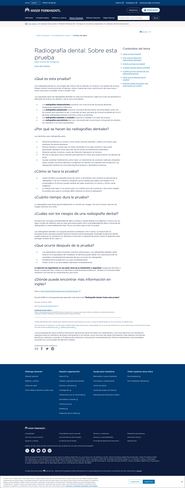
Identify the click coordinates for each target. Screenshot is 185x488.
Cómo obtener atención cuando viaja (39, 390)
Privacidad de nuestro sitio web (69, 433)
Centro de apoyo (49, 3)
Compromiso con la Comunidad (71, 395)
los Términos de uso (52, 327)
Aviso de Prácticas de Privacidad (70, 437)
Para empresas (132, 376)
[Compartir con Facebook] (42, 349)
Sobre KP (62, 376)
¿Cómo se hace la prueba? (134, 64)
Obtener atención (93, 18)
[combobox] (134, 18)
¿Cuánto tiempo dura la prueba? (136, 68)
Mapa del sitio (132, 441)
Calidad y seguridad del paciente (71, 381)
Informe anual (64, 404)
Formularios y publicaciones (103, 381)
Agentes (118, 3)
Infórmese (29, 18)
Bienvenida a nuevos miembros (105, 376)
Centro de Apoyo (99, 385)
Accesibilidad (29, 433)
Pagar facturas (109, 18)
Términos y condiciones (101, 433)
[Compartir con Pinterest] (53, 349)
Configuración (135, 481)
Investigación (64, 390)
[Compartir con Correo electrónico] (36, 349)
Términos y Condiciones (73, 486)
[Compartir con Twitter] (47, 349)
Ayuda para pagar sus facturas (150, 3)
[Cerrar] (182, 482)
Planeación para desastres (136, 433)
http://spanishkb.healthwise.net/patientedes (59, 291)
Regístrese (133, 10)
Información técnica (134, 437)
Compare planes (42, 18)
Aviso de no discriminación (34, 437)
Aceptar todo (149, 481)
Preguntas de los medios (68, 413)
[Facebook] (32, 451)
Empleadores (130, 3)
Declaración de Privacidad (89, 486)
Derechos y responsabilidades (103, 437)
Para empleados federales (137, 381)
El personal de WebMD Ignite (48, 306)
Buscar (156, 18)
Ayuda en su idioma (31, 441)
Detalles (139, 471)
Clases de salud (31, 385)
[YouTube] (38, 451)
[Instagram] (49, 451)
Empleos (62, 409)
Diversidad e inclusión (67, 399)
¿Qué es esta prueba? (132, 54)
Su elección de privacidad (67, 441)
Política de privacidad (67, 327)
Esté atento (32, 24)
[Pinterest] (44, 451)
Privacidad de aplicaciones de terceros (106, 441)
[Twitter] (27, 451)
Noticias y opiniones (66, 385)
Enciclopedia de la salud (61, 35)
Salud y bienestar (76, 18)
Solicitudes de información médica (106, 395)
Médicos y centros (59, 18)
